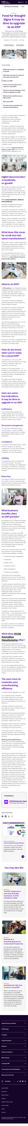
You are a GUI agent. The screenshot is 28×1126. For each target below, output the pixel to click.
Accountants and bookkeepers (11, 1069)
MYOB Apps (5, 1029)
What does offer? (8, 101)
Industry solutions (7, 1052)
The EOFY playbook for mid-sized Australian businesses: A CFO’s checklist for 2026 (12, 894)
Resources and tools (8, 1075)
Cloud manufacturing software (14, 843)
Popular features (6, 1040)
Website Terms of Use (7, 1102)
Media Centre (5, 1095)
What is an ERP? (8, 81)
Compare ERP (6, 1063)
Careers (4, 1098)
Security (4, 1112)
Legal (3, 1108)
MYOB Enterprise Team (18, 801)
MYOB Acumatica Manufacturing (11, 637)
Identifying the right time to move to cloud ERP (13, 986)
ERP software (5, 1058)
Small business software (9, 1023)
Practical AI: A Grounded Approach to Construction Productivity (13, 941)
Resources (4, 1091)
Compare (4, 1035)
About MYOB (5, 1088)
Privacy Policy (5, 1105)
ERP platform (7, 288)
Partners (4, 1046)
